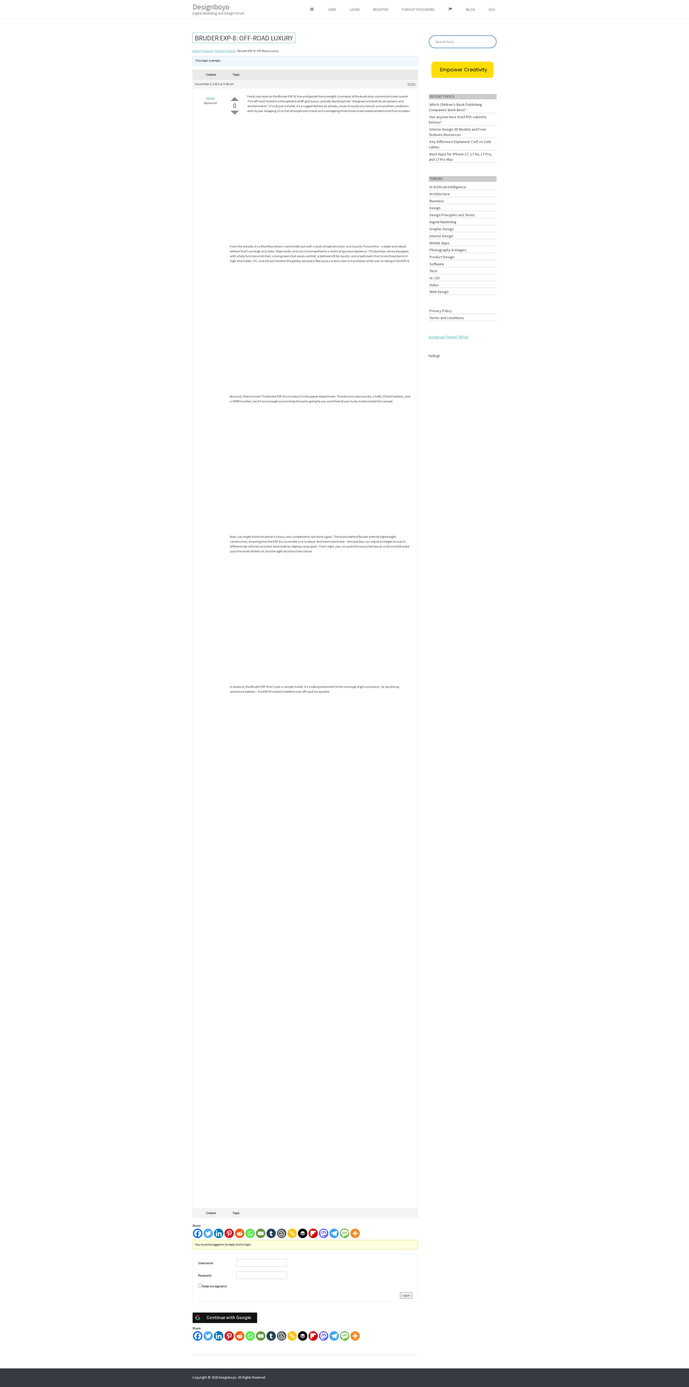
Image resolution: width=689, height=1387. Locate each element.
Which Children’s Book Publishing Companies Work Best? (455, 107)
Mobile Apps (439, 243)
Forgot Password (418, 9)
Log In (406, 1295)
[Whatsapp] (250, 1233)
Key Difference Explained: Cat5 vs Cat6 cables (460, 144)
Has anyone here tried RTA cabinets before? (458, 119)
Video (434, 285)
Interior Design (441, 236)
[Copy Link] (292, 1233)
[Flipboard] (313, 1233)
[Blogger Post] (281, 1233)
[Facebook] (197, 1233)
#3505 (411, 84)
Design (435, 207)
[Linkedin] (218, 1233)
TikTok (463, 336)
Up (235, 99)
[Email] (260, 1233)
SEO (491, 9)
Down (235, 113)
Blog (470, 9)
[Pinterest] (229, 1233)
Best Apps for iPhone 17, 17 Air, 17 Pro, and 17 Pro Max (460, 157)
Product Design (225, 51)
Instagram (437, 336)
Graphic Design (442, 228)
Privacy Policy (441, 310)
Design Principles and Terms (452, 214)
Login (355, 9)
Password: (205, 1275)
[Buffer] (302, 1233)
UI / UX (435, 278)
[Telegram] (334, 1233)
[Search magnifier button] (490, 42)
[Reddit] (239, 1233)
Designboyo (218, 9)
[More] (355, 1233)
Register (380, 9)
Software (437, 264)
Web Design (439, 291)
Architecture (440, 193)
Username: (205, 1263)
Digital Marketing (443, 221)
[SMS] (344, 1233)
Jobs (332, 9)
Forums (208, 51)
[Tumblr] (271, 1233)
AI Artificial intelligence (448, 186)
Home (196, 51)
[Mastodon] (323, 1233)
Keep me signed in (214, 1286)
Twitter (451, 336)
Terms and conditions (447, 317)
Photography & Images (448, 250)
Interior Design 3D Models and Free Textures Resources (457, 132)
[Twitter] (208, 1233)
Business (437, 200)
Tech (433, 271)
